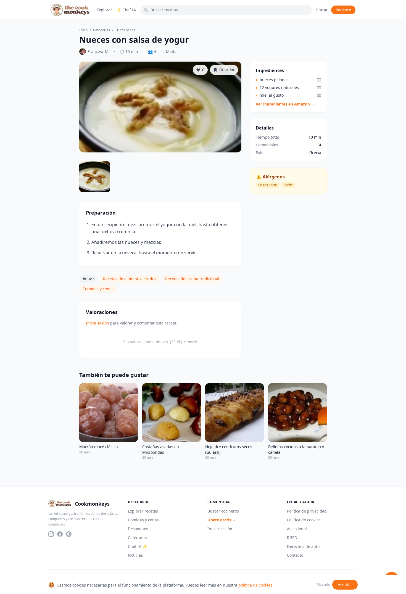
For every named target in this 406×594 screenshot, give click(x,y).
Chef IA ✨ (137, 546)
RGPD (292, 537)
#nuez (88, 278)
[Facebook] (60, 534)
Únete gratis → (221, 519)
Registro (343, 9)
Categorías (101, 30)
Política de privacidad (307, 511)
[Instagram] (51, 534)
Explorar (104, 9)
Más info (323, 584)
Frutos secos (125, 30)
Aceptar (345, 584)
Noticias (135, 555)
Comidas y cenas (98, 288)
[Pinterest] (69, 534)
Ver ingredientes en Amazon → (285, 104)
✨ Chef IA (126, 9)
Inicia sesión (97, 323)
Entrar (322, 9)
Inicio (83, 30)
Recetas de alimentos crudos (129, 278)
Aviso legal (297, 528)
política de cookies (255, 585)
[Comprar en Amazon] (319, 80)
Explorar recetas (143, 511)
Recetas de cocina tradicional (192, 278)
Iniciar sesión (219, 528)
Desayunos (138, 528)
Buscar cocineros (223, 511)
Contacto (295, 555)
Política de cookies (304, 519)
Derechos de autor (304, 546)
